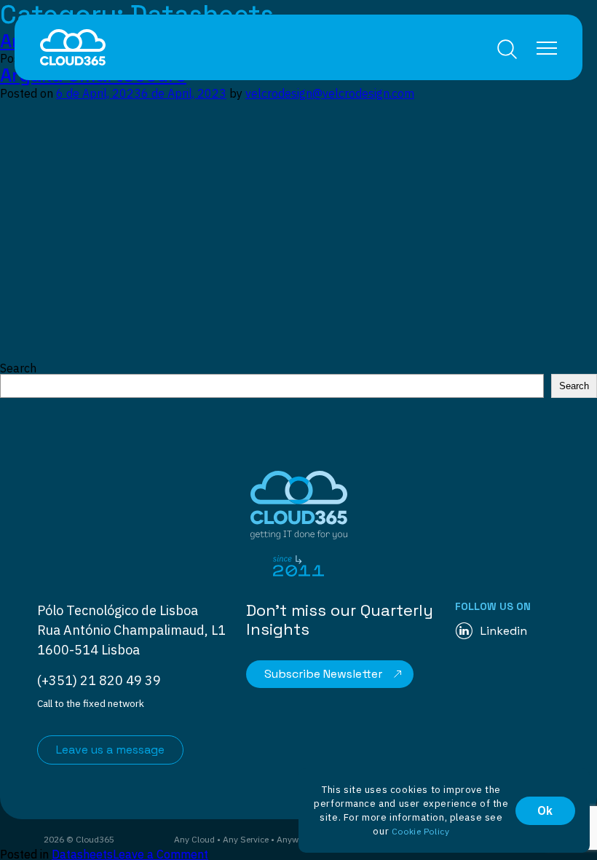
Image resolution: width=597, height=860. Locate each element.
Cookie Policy (421, 831)
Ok (545, 810)
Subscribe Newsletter (323, 673)
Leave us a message (110, 749)
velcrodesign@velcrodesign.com (329, 93)
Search (507, 49)
